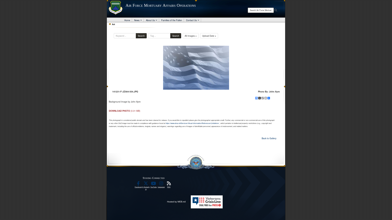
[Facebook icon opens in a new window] (138, 184)
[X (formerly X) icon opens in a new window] (146, 184)
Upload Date (208, 35)
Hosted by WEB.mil (176, 201)
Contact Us (191, 20)
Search (141, 35)
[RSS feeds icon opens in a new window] (169, 184)
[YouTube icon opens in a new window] (153, 184)
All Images (190, 35)
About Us (150, 20)
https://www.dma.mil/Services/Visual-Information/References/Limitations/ (192, 123)
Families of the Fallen (171, 20)
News (136, 20)
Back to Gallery (269, 138)
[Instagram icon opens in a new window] (161, 184)
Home (127, 20)
